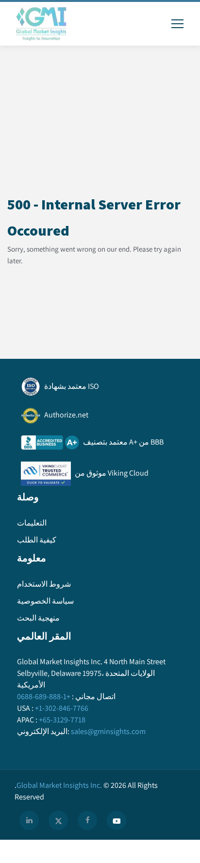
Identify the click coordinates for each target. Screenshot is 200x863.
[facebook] (87, 820)
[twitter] (58, 820)
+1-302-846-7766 (61, 708)
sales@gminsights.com (108, 731)
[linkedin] (29, 820)
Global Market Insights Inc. (58, 785)
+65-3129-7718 (62, 720)
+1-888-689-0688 (43, 696)
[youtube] (116, 820)
